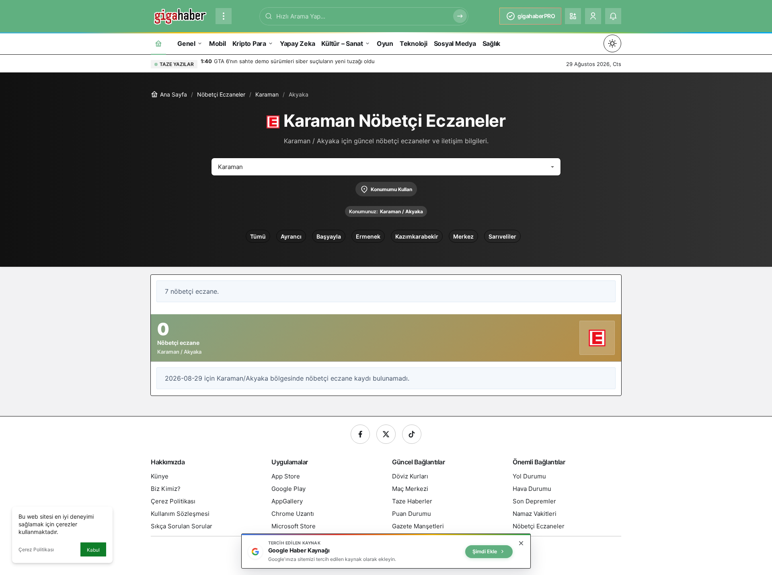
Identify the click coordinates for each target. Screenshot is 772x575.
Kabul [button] (93, 550)
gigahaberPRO (536, 15)
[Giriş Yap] (593, 16)
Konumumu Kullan (391, 189)
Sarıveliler (502, 236)
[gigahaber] (180, 15)
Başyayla (328, 236)
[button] (573, 16)
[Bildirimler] (613, 16)
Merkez (463, 236)
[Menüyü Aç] (224, 16)
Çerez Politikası (36, 549)
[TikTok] (411, 434)
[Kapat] (521, 543)
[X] (386, 434)
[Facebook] (360, 434)
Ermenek (368, 236)
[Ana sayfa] (158, 43)
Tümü (258, 236)
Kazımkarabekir (416, 236)
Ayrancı (291, 236)
